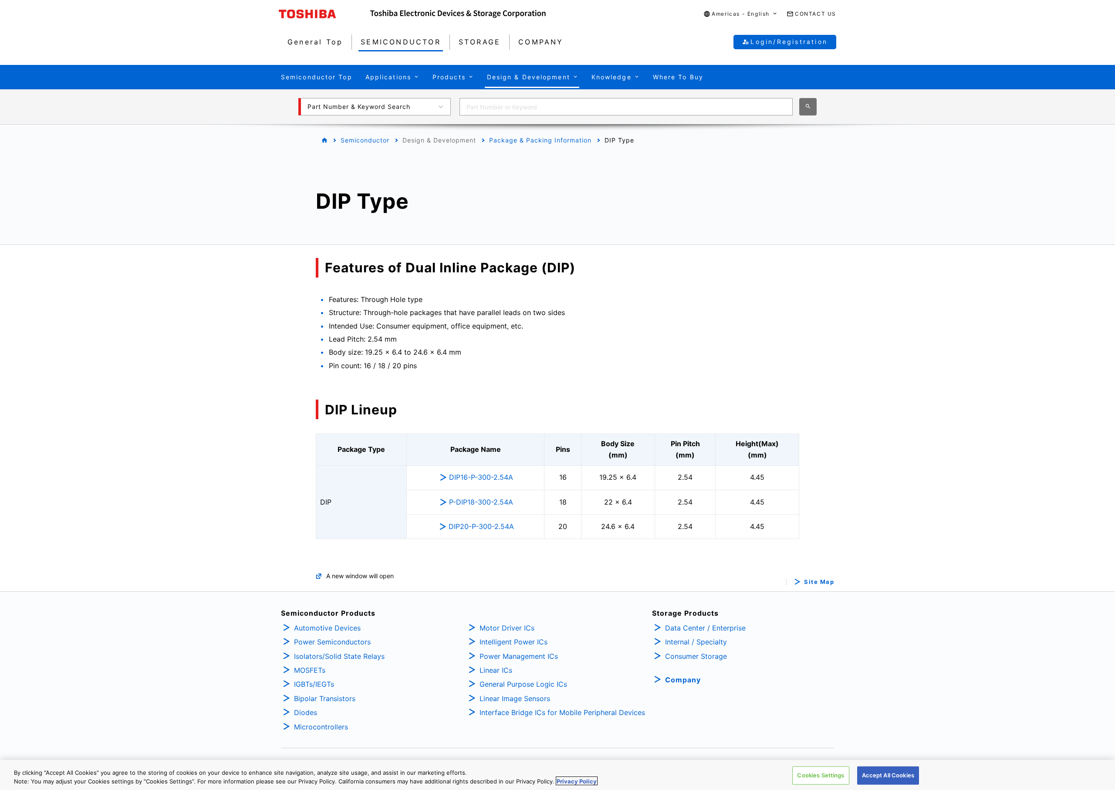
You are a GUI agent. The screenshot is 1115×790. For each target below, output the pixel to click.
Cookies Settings (820, 775)
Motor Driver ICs (507, 628)
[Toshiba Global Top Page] (324, 14)
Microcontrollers (321, 726)
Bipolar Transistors (324, 698)
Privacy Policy (577, 780)
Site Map (819, 582)
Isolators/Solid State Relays (339, 656)
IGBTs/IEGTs (314, 684)
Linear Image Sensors (515, 698)
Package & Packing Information (540, 140)
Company (683, 679)
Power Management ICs (519, 656)
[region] (557, 775)
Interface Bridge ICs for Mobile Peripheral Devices (562, 712)
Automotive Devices (327, 628)
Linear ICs (496, 670)
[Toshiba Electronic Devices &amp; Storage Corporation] (458, 14)
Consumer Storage (696, 656)
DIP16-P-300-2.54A (481, 477)
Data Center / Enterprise (705, 628)
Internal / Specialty (696, 641)
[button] (740, 14)
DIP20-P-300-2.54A (481, 526)
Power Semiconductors (332, 641)
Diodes (305, 712)
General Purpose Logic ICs (523, 684)
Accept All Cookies (888, 775)
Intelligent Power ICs (513, 641)
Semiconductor (365, 140)
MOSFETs (309, 670)
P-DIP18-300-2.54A (481, 502)
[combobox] (626, 106)
